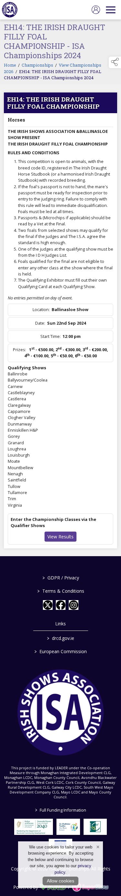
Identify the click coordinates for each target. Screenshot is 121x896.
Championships (37, 65)
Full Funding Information (60, 810)
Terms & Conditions (60, 591)
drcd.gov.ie (60, 638)
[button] (115, 62)
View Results (60, 537)
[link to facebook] (61, 605)
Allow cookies (60, 880)
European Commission (61, 651)
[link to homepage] (10, 9)
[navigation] (111, 10)
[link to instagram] (73, 605)
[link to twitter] (48, 605)
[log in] (96, 10)
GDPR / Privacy (60, 577)
